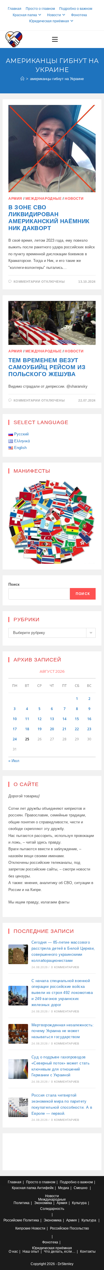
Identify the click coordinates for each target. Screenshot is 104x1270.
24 (15, 739)
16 (89, 718)
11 (27, 718)
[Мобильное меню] (55, 39)
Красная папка (25, 15)
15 (77, 718)
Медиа (63, 1188)
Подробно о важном (75, 9)
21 (64, 728)
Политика (21, 1203)
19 (40, 728)
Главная (14, 9)
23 (89, 728)
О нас (13, 1251)
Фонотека (79, 15)
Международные (43, 199)
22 (77, 728)
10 (15, 718)
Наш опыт (31, 1251)
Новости (54, 15)
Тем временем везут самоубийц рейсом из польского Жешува (47, 367)
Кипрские (23, 1228)
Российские (12, 1220)
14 (64, 718)
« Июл (13, 761)
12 (40, 718)
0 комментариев (65, 967)
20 (52, 728)
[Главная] (22, 79)
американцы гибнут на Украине (57, 79)
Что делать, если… (59, 1251)
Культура (79, 1203)
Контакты (88, 1251)
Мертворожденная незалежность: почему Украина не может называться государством (62, 1031)
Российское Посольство (69, 1228)
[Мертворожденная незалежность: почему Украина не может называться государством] (18, 1034)
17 (15, 728)
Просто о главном (40, 9)
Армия (15, 199)
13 (52, 718)
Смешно (81, 1188)
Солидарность (52, 1209)
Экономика (43, 1203)
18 (27, 728)
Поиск (14, 584)
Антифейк (45, 1188)
